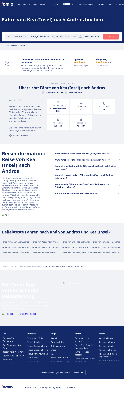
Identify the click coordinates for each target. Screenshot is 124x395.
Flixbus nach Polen (35, 338)
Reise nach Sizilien (107, 350)
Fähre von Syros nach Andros (15, 247)
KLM (53, 353)
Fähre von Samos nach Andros (106, 242)
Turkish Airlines (58, 342)
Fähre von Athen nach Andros (15, 242)
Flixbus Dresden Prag (37, 346)
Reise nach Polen (107, 342)
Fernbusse (31, 333)
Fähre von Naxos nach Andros (45, 247)
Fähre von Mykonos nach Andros (77, 242)
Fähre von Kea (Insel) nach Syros (107, 252)
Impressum (30, 387)
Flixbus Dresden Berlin (37, 350)
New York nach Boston (13, 355)
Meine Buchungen (85, 4)
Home (5, 266)
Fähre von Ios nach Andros (44, 252)
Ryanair (54, 338)
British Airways (58, 346)
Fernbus (26, 4)
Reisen (102, 333)
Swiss (53, 350)
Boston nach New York (13, 352)
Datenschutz (70, 387)
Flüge (35, 4)
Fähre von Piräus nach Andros (45, 242)
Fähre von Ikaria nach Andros (15, 252)
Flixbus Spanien (34, 342)
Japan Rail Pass (106, 338)
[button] (57, 37)
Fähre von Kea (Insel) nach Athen (77, 252)
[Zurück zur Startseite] (9, 4)
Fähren (43, 4)
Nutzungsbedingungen (50, 387)
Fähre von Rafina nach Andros (75, 247)
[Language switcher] (68, 4)
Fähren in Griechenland (31, 266)
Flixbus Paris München (37, 353)
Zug (18, 4)
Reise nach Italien (107, 346)
